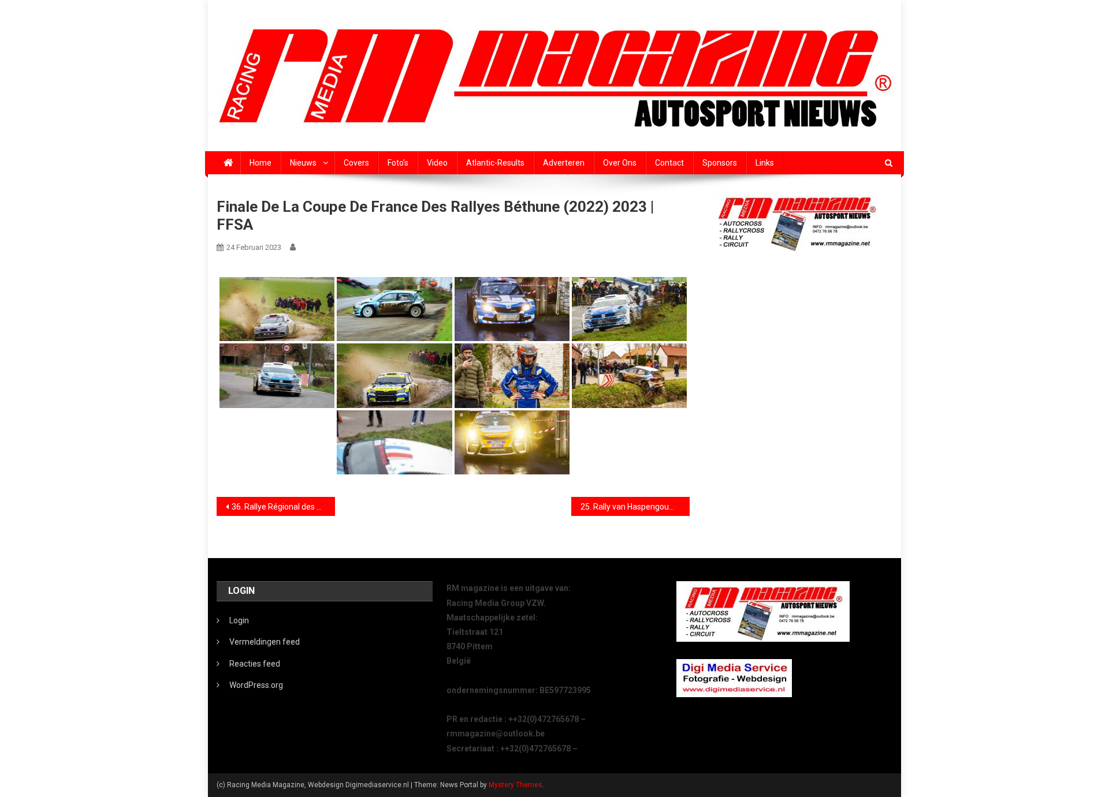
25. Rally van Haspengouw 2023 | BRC (635, 506)
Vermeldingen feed (264, 641)
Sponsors (719, 162)
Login (239, 620)
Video (437, 162)
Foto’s (398, 162)
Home (260, 162)
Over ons (620, 162)
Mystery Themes (515, 785)
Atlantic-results (495, 162)
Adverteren (564, 162)
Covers (356, 162)
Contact (669, 162)
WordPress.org (256, 685)
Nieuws (303, 162)
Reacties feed (254, 663)
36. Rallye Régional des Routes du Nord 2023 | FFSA (283, 506)
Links (765, 162)
